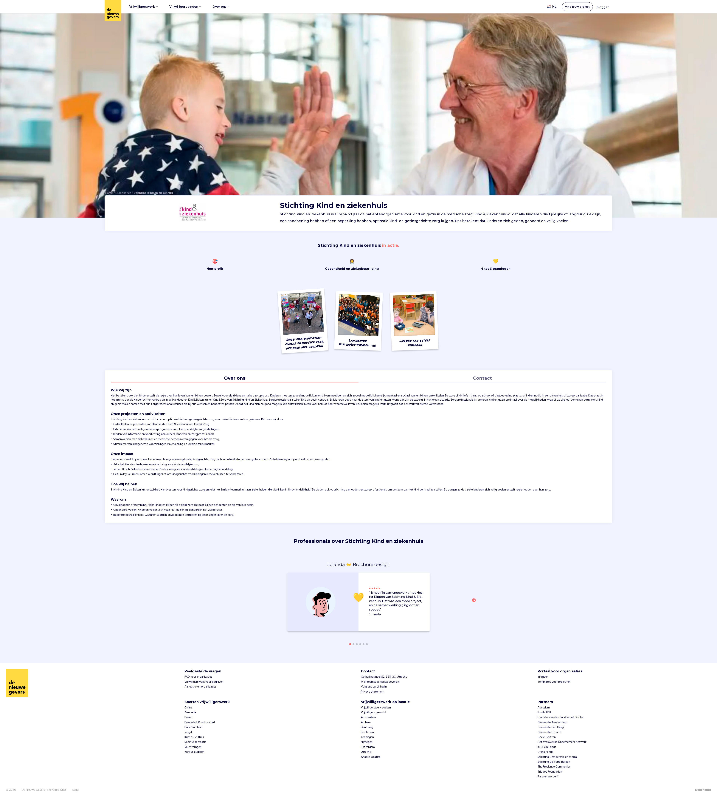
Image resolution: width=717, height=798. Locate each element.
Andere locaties (371, 757)
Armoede (190, 712)
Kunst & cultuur (194, 737)
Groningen (367, 737)
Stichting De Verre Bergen (554, 761)
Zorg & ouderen (194, 752)
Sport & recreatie (195, 742)
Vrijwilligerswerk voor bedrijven (203, 681)
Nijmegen (367, 742)
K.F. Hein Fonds (547, 747)
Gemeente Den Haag (551, 727)
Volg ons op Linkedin (374, 686)
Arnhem (366, 722)
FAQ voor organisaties (198, 676)
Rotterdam (368, 747)
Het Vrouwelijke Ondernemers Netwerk (562, 742)
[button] (475, 602)
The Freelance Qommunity (554, 766)
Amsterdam (368, 717)
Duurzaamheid (193, 727)
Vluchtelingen (192, 747)
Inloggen (602, 7)
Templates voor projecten (554, 681)
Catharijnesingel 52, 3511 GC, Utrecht (384, 676)
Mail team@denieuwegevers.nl (380, 681)
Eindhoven (367, 732)
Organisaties (123, 193)
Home (109, 193)
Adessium (544, 707)
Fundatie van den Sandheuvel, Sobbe (560, 717)
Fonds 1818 (544, 712)
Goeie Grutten (547, 737)
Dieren (188, 717)
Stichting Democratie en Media (557, 757)
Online (188, 707)
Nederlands (703, 790)
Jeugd (188, 732)
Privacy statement (372, 691)
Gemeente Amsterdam (552, 722)
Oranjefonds (545, 752)
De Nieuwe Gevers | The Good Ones (44, 790)
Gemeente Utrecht (549, 732)
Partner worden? (548, 776)
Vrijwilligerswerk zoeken (376, 707)
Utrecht (366, 752)
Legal (75, 790)
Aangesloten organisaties (200, 686)
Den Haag (367, 727)
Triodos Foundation (550, 771)
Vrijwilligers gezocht (373, 712)
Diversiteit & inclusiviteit (199, 722)
